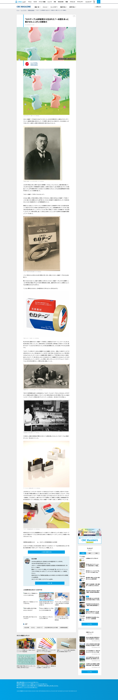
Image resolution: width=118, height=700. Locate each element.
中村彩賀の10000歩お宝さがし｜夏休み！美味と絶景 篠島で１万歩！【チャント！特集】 (93, 605)
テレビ (29, 2)
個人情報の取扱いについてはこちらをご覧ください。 (28, 682)
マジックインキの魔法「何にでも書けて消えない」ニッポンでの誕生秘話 (26, 651)
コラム (33, 627)
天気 (55, 2)
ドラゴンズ (72, 2)
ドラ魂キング (40, 579)
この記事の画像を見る (46, 552)
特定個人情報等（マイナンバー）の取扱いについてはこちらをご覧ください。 (33, 684)
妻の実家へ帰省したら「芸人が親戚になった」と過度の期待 (92, 578)
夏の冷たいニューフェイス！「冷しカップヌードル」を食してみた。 (92, 571)
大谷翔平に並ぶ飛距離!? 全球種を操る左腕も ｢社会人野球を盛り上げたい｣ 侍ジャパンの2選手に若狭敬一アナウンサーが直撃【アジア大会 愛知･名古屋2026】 (93, 666)
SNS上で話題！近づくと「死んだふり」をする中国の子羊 (46, 617)
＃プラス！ (46, 579)
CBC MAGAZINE (24, 6)
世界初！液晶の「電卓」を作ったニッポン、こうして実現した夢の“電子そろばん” (26, 666)
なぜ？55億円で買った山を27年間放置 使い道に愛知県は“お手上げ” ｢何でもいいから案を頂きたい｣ (93, 659)
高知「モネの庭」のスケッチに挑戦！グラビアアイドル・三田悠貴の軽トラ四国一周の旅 (93, 613)
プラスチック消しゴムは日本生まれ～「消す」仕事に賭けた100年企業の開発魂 (62, 603)
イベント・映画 (42, 2)
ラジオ (35, 2)
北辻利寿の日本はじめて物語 (51, 627)
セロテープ (40, 627)
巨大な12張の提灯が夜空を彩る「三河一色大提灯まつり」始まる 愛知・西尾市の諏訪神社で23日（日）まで (92, 639)
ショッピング (88, 2)
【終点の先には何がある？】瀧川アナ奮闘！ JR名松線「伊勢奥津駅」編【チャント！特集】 (93, 592)
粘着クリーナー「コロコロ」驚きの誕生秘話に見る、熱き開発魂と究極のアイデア (66, 651)
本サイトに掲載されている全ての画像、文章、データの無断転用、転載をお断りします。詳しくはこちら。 (38, 685)
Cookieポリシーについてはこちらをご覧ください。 (28, 687)
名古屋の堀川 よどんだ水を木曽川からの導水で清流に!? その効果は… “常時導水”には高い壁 (92, 600)
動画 (67, 2)
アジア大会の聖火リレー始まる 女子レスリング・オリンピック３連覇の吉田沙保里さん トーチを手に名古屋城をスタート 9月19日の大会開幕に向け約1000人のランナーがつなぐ (93, 654)
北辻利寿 (27, 627)
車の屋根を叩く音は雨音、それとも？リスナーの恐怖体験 (92, 618)
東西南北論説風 (31, 10)
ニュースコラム (23, 10)
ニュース (50, 2)
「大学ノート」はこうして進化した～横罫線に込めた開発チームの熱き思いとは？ (46, 666)
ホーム (18, 10)
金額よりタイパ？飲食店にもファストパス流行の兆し (30, 602)
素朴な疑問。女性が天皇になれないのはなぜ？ (30, 617)
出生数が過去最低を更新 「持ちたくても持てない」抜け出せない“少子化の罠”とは (46, 603)
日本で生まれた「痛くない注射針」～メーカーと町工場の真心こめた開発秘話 (62, 618)
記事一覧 (50, 583)
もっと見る (90, 624)
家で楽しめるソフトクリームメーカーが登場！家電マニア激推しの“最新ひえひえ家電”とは (92, 566)
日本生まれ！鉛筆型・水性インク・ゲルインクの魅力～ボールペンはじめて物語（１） (46, 651)
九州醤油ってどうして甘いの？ (92, 558)
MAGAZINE (61, 2)
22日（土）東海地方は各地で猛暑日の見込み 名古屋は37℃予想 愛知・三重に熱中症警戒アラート (93, 645)
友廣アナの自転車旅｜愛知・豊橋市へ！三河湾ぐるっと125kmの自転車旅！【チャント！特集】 (93, 586)
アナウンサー (80, 2)
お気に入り (98, 6)
